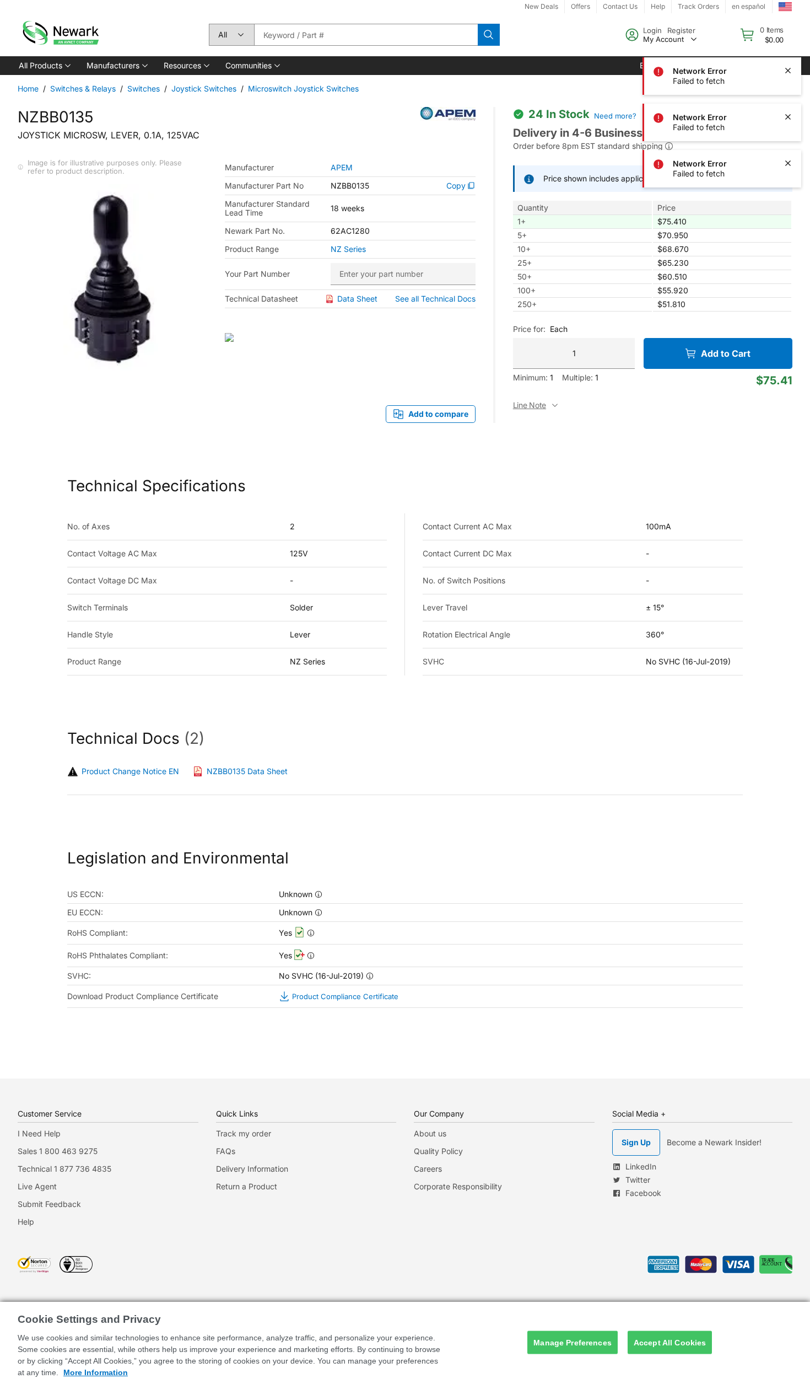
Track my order (243, 1133)
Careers (428, 1168)
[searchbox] (366, 35)
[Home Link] (59, 35)
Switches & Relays (83, 88)
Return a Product (246, 1186)
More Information (95, 1372)
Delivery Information (252, 1168)
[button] (44, 65)
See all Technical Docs (435, 298)
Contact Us (620, 6)
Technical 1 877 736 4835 (64, 1168)
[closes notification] (788, 24)
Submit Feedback (49, 1204)
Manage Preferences (572, 1342)
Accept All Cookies (670, 1342)
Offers (580, 6)
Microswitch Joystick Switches (303, 88)
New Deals (541, 6)
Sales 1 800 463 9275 (58, 1151)
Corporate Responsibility (458, 1186)
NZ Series (348, 249)
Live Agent (37, 1186)
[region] (405, 1343)
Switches (143, 88)
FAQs (225, 1151)
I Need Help (39, 1133)
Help (26, 1221)
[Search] (489, 35)
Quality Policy (438, 1151)
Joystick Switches (203, 88)
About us (430, 1133)
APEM (342, 167)
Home (28, 88)
